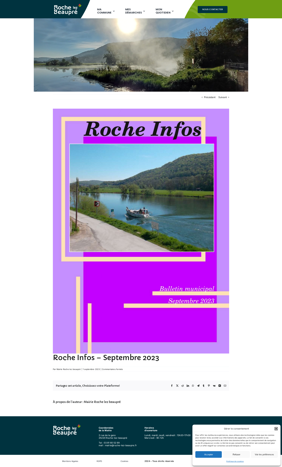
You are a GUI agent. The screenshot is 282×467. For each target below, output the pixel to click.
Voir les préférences (264, 454)
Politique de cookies (235, 461)
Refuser (236, 454)
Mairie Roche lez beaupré (69, 369)
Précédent (209, 97)
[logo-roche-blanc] (68, 4)
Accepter (208, 454)
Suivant (222, 97)
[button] (276, 428)
